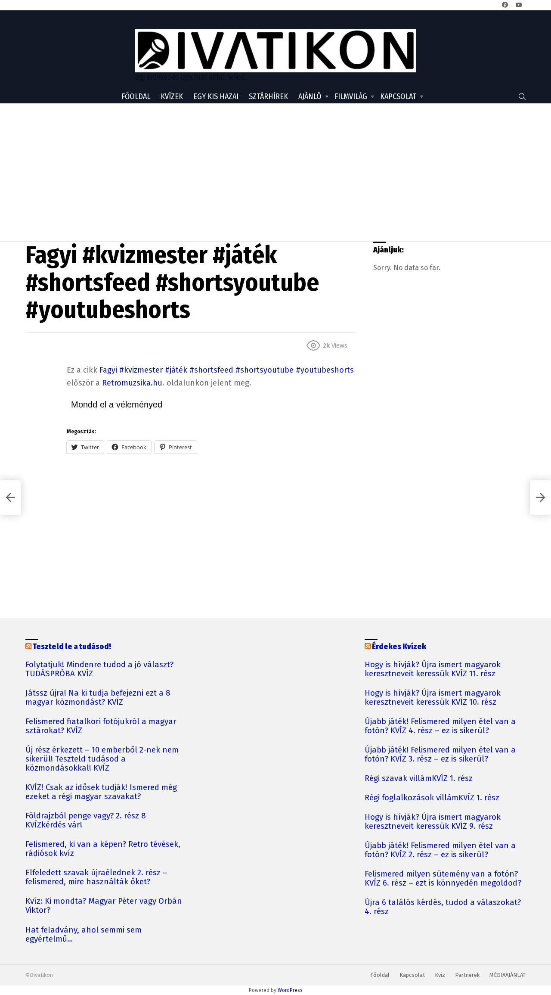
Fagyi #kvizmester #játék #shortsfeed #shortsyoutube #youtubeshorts (226, 370)
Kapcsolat (398, 96)
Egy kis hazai (215, 96)
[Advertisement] (275, 172)
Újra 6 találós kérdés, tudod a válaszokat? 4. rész (443, 907)
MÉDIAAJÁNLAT (507, 975)
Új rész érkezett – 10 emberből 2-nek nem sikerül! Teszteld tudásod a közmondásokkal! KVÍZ (102, 759)
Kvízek (172, 96)
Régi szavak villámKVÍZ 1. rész (419, 778)
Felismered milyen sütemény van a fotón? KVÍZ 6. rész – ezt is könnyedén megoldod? (443, 879)
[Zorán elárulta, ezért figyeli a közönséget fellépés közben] (540, 497)
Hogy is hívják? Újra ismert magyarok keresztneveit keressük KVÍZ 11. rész (433, 669)
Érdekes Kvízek (399, 646)
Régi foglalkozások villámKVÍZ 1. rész (432, 797)
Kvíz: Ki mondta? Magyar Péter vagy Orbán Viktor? (103, 906)
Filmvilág (350, 96)
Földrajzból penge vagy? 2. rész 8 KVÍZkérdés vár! (85, 821)
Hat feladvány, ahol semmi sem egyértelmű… (83, 935)
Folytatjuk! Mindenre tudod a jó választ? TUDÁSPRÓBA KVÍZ (99, 669)
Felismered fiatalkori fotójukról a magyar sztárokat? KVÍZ (100, 726)
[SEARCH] (522, 96)
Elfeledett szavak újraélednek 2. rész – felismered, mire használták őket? (96, 877)
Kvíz (440, 975)
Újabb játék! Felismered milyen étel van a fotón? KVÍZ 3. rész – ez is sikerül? (440, 755)
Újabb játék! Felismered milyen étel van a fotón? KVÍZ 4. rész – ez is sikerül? (440, 726)
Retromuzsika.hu (132, 383)
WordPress (290, 990)
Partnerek (467, 975)
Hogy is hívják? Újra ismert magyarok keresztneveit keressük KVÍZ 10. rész (433, 698)
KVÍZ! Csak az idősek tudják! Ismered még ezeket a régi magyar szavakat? (101, 792)
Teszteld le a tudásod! (72, 646)
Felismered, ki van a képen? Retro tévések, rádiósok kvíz (102, 849)
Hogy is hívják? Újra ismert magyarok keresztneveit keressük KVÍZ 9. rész (433, 822)
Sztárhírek (268, 96)
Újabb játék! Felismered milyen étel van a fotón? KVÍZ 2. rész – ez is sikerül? (440, 850)
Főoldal (135, 96)
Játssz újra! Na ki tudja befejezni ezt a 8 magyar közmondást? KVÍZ (97, 698)
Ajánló (310, 96)
